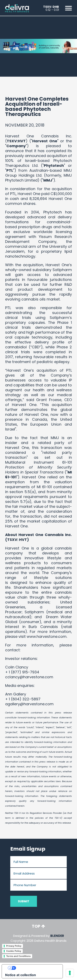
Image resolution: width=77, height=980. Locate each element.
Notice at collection (20, 975)
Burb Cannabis (43, 626)
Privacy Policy (13, 945)
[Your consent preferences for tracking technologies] (70, 973)
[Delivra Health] (17, 8)
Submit (23, 901)
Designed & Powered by (38, 938)
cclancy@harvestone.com (29, 676)
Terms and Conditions (18, 956)
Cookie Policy (13, 951)
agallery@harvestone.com (29, 703)
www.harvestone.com (47, 636)
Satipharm (34, 611)
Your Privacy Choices (36, 968)
